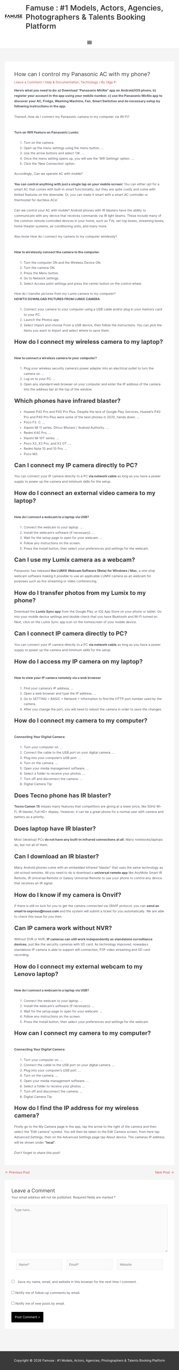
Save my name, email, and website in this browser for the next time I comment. (77, 1282)
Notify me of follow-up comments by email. (47, 1293)
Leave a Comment (28, 82)
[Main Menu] (89, 43)
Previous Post (17, 1172)
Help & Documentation (62, 82)
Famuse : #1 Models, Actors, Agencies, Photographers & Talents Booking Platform (94, 17)
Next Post (164, 1172)
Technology (89, 82)
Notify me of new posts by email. (40, 1303)
